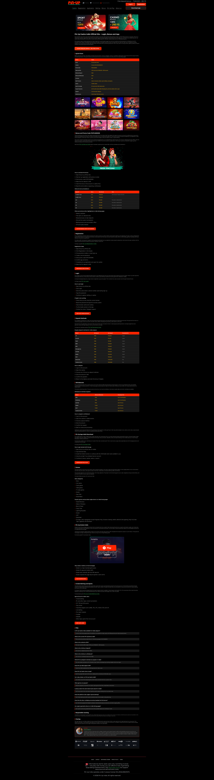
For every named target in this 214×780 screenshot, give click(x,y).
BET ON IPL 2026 (80, 623)
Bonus (104, 8)
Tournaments (96, 3)
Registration (141, 4)
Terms (121, 759)
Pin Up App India (85, 444)
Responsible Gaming (105, 759)
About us (118, 8)
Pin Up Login (85, 281)
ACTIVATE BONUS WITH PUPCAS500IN (85, 228)
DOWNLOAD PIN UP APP (82, 462)
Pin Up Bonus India (84, 144)
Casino (74, 8)
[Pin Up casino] (74, 3)
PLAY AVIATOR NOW (81, 578)
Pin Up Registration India (89, 243)
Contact (98, 759)
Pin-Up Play (110, 8)
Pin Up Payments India (94, 327)
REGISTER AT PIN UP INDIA (82, 268)
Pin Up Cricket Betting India (91, 593)
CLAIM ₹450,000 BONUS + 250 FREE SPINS (88, 48)
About (92, 759)
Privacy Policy (115, 759)
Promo (86, 3)
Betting (98, 8)
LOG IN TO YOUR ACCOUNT (82, 313)
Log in (130, 4)
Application (90, 8)
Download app (135, 8)
